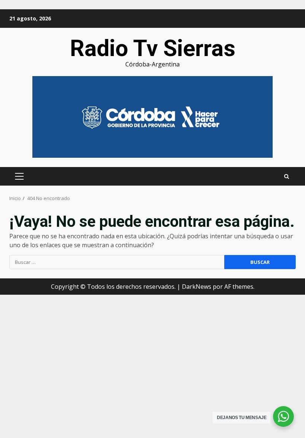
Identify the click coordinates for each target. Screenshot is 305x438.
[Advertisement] (152, 116)
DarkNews (196, 286)
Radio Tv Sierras (152, 48)
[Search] (286, 176)
